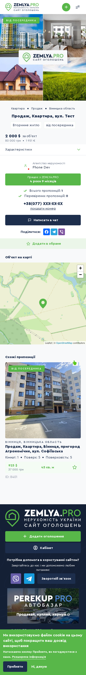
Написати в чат (46, 220)
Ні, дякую (39, 666)
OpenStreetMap (64, 342)
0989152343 (16, 578)
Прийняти (15, 666)
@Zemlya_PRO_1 (29, 578)
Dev (47, 167)
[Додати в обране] (74, 467)
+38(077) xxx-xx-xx (43, 204)
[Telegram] (54, 232)
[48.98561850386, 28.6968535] (43, 303)
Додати (66, 7)
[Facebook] (46, 232)
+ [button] (80, 268)
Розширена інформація (29, 656)
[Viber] (61, 232)
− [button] (80, 274)
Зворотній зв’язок (56, 578)
